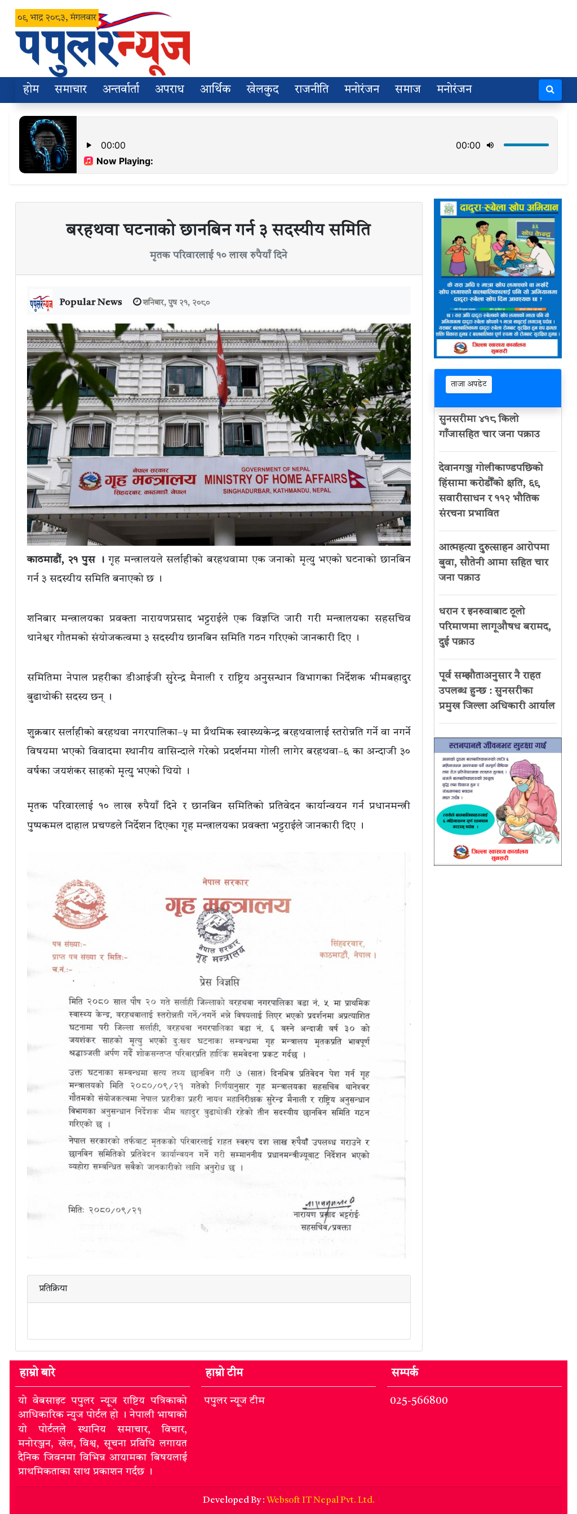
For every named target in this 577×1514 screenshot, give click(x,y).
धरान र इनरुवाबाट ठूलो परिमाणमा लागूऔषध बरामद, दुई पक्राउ (495, 627)
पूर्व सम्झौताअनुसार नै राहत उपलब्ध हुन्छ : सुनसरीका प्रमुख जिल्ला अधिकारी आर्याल (497, 691)
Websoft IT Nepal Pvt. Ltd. (321, 1500)
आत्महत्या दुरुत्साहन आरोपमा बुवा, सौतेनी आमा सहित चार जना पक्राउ (494, 562)
